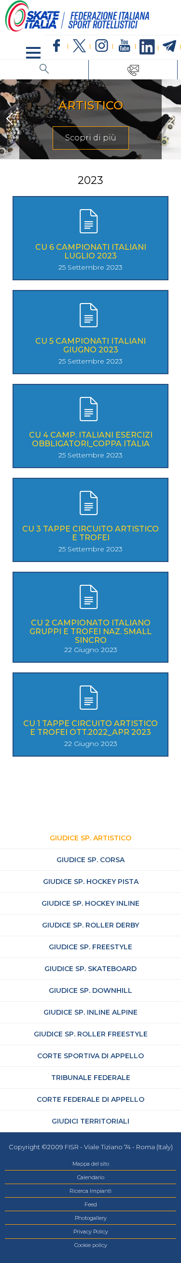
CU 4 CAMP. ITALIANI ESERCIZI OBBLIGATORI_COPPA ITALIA (91, 439)
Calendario (90, 1177)
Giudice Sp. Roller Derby (90, 925)
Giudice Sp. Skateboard (90, 968)
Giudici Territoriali (90, 1121)
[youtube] (124, 46)
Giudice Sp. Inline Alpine (90, 1012)
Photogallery (91, 1218)
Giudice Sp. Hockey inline (90, 903)
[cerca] (44, 69)
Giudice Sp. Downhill (90, 990)
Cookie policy (90, 1245)
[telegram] (169, 46)
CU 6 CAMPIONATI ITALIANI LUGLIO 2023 (90, 251)
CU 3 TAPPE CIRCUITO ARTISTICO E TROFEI (90, 533)
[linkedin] (147, 47)
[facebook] (56, 46)
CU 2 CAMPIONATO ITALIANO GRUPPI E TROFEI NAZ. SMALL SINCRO (90, 631)
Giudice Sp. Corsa (90, 859)
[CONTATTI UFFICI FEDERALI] (133, 69)
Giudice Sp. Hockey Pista (91, 881)
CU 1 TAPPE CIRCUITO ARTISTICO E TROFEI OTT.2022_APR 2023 (90, 728)
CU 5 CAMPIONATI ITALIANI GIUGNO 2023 (90, 345)
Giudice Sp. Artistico (90, 838)
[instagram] (101, 46)
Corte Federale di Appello (90, 1099)
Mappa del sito (90, 1163)
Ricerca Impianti (90, 1190)
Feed (90, 1204)
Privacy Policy (90, 1231)
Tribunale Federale (90, 1077)
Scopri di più (90, 137)
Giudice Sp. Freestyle (90, 947)
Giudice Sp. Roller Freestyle (91, 1034)
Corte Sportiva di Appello (90, 1055)
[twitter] (79, 46)
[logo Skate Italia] (77, 29)
